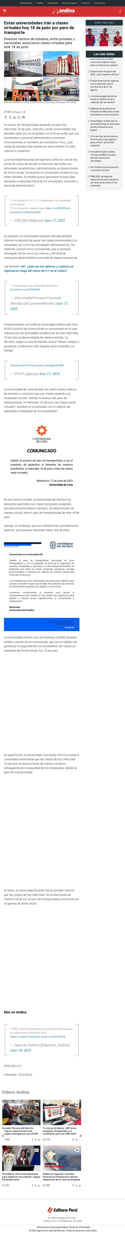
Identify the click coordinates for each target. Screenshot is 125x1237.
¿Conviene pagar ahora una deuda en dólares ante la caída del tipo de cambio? (103, 99)
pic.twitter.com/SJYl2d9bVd (25, 289)
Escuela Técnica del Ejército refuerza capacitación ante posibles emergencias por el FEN (20, 1131)
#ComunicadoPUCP (21, 365)
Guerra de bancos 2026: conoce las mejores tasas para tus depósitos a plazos (104, 62)
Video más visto (104, 22)
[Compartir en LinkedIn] (39, 1139)
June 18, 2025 (20, 1050)
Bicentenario (26, 3)
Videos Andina (15, 1092)
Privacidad (85, 1227)
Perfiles (39, 3)
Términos (73, 1227)
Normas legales (69, 3)
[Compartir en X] (36, 1139)
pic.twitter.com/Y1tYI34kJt (51, 1036)
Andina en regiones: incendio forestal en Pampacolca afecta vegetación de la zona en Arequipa (61, 1177)
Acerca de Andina (58, 1227)
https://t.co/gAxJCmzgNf (23, 1036)
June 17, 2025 (54, 220)
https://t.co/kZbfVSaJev (58, 208)
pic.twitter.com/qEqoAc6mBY (48, 365)
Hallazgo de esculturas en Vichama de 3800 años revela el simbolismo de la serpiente (104, 111)
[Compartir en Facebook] (32, 1139)
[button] (2, 1136)
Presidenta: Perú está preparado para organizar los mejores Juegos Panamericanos (21, 1177)
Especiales (53, 3)
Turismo (85, 3)
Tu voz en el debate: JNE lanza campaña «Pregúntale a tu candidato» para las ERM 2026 (59, 1131)
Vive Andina (99, 3)
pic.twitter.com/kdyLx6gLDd (25, 212)
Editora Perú (43, 1227)
